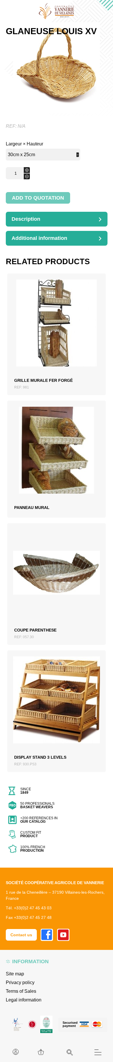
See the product (56, 329)
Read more (56, 454)
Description (26, 219)
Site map (15, 973)
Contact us (21, 935)
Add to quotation (38, 198)
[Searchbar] (69, 1052)
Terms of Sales (21, 991)
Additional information (39, 238)
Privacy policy (20, 982)
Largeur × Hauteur (24, 143)
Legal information (23, 999)
